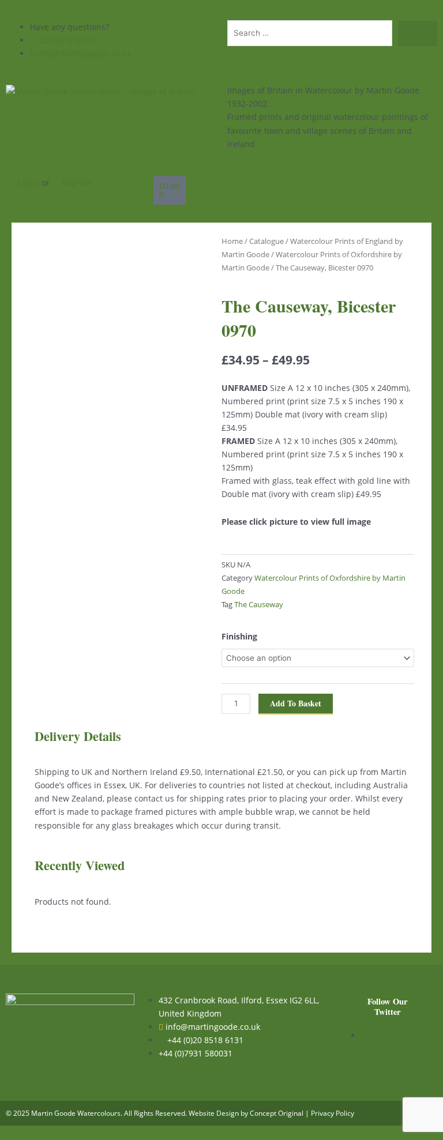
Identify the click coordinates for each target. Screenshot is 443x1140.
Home (232, 241)
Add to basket (295, 703)
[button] (369, 183)
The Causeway (258, 604)
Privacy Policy (332, 1113)
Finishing (239, 636)
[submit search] (417, 33)
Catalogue (266, 241)
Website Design (214, 1113)
